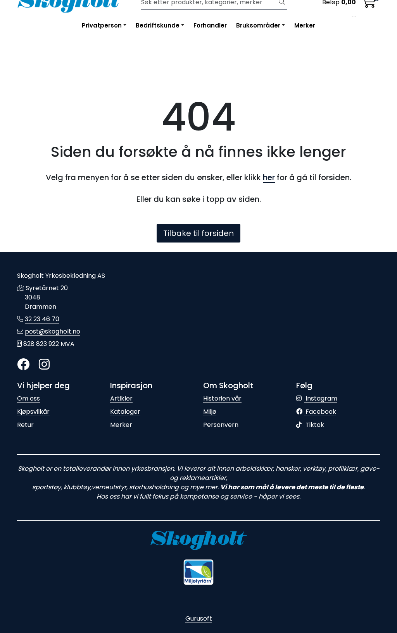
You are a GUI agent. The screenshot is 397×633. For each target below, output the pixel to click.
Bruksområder (258, 25)
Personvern (220, 424)
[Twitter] (23, 365)
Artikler (121, 398)
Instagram (320, 398)
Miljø (209, 411)
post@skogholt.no (52, 331)
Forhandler (210, 25)
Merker (304, 25)
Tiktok (314, 424)
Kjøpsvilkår (33, 411)
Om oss (28, 398)
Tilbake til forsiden (198, 233)
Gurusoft (198, 618)
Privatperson (102, 25)
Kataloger (125, 411)
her (269, 177)
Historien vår (222, 398)
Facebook (320, 411)
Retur (25, 424)
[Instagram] (44, 365)
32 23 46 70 (42, 319)
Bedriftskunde (158, 25)
